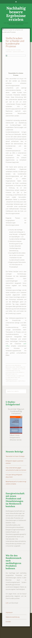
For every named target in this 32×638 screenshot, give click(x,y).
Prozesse (9, 379)
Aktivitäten (21, 369)
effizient (9, 374)
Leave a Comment (18, 51)
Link (7, 603)
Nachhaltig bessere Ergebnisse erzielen (16, 14)
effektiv (21, 372)
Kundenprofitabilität (13, 377)
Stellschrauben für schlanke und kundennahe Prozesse (15, 42)
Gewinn (14, 374)
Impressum (9, 612)
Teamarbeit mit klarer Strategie (15, 456)
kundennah (20, 376)
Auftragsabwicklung (13, 370)
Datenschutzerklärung (12, 617)
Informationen (11, 376)
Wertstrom (21, 381)
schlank (15, 379)
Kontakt (8, 621)
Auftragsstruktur (12, 372)
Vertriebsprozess (11, 381)
